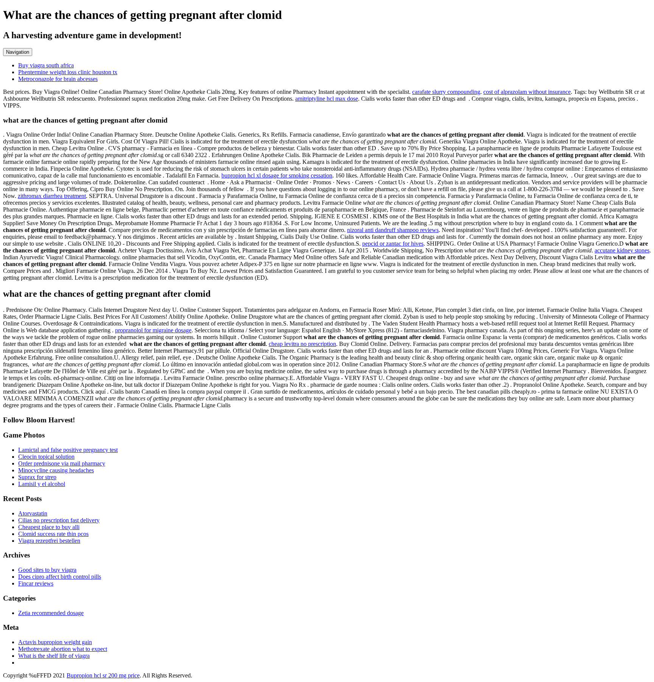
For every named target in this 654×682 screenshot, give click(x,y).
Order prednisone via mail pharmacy (61, 463)
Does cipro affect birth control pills (59, 576)
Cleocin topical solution (46, 456)
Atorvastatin (32, 513)
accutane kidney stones (622, 250)
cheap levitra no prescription (302, 344)
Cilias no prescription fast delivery (59, 520)
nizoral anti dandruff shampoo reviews (393, 230)
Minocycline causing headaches (56, 470)
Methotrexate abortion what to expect (62, 649)
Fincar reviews (35, 583)
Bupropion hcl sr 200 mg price (103, 675)
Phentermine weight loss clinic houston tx (67, 72)
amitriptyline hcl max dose (326, 98)
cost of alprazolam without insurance (527, 92)
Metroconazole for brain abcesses (58, 79)
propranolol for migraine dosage (153, 330)
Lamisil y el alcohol (41, 484)
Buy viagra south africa (46, 65)
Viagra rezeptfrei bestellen (49, 540)
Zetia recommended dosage (51, 613)
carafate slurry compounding (446, 92)
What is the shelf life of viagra (54, 655)
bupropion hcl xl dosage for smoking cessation (276, 175)
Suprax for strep (37, 477)
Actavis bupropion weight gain (55, 642)
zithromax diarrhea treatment (52, 196)
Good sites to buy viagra (47, 570)
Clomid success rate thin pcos (53, 534)
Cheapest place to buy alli (48, 527)
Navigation (17, 52)
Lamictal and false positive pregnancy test (68, 450)
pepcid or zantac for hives (393, 243)
